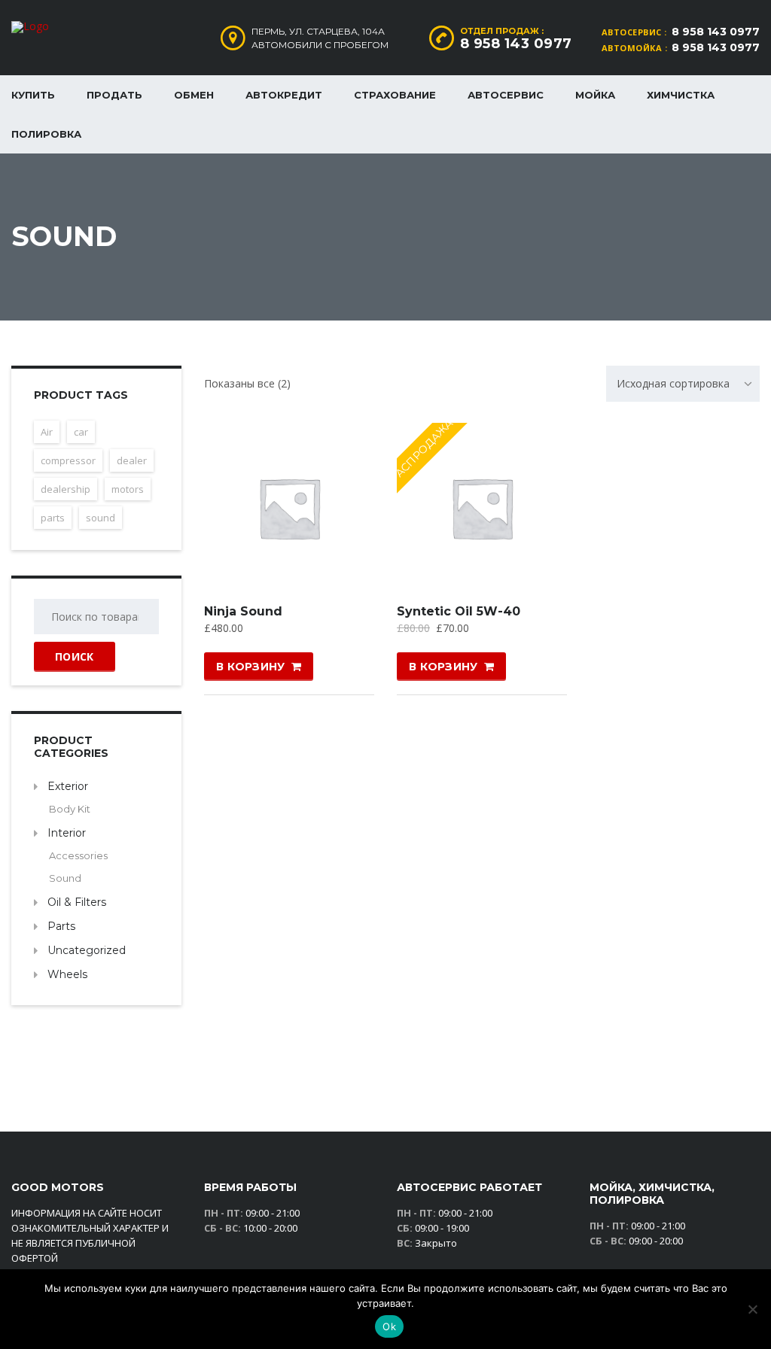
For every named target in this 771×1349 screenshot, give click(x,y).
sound (100, 517)
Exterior (67, 786)
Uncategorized (86, 950)
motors (127, 489)
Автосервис (506, 95)
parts (53, 517)
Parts (61, 926)
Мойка (595, 95)
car (81, 432)
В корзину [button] (250, 666)
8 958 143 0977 (716, 31)
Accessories (78, 855)
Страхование (395, 95)
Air (47, 432)
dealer (132, 460)
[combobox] (683, 384)
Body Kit (69, 809)
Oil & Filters (76, 902)
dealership (65, 489)
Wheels (67, 974)
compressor (68, 460)
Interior (66, 833)
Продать (114, 95)
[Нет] (752, 1309)
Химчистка (681, 95)
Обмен (194, 95)
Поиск (74, 656)
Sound (65, 878)
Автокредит (283, 95)
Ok (389, 1326)
